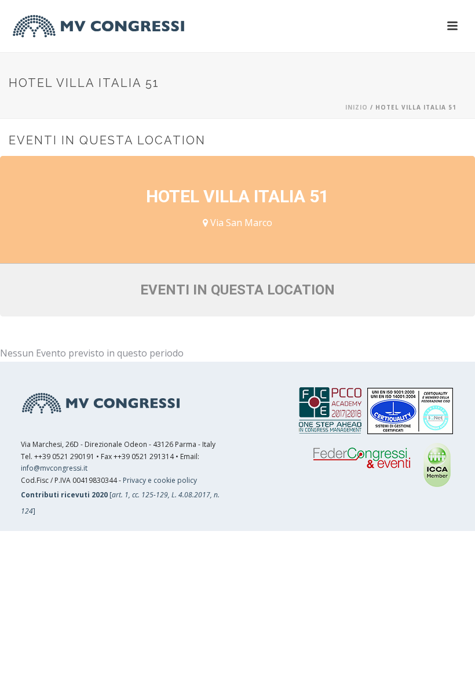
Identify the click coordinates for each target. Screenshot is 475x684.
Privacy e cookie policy (160, 480)
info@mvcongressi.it (54, 468)
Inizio (356, 107)
